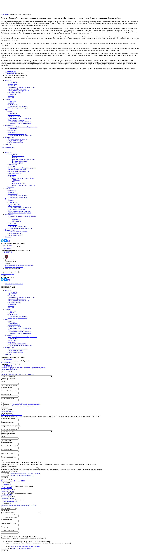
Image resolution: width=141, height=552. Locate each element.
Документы (12, 94)
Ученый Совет (13, 113)
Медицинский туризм (15, 142)
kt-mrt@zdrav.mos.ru (7, 491)
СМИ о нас (16, 180)
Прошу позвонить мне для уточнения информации (19, 536)
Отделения (12, 101)
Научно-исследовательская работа (19, 118)
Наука (7, 109)
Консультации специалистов (17, 139)
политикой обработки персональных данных (25, 404)
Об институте (12, 82)
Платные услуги (10, 137)
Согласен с (21, 404)
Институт (8, 80)
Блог (13, 182)
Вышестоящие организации (14, 267)
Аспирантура (12, 132)
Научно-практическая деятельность (23, 159)
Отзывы (11, 97)
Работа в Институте (14, 92)
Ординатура (12, 130)
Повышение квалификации (17, 134)
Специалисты (12, 104)
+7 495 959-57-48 (6, 252)
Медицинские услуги (15, 141)
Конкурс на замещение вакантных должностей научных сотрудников (19, 122)
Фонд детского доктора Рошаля (18, 91)
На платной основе (7, 411)
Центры (11, 103)
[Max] (8, 242)
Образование (9, 125)
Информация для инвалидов (17, 108)
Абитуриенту (12, 128)
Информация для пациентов (17, 106)
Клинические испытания (16, 120)
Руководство (12, 84)
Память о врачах (17, 163)
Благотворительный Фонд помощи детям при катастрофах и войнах (21, 88)
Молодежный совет (14, 116)
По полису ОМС (6, 374)
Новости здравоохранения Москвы (23, 185)
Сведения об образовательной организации (22, 127)
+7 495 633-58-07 (6, 488)
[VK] (5, 242)
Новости (11, 96)
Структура (11, 85)
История (15, 157)
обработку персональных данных (22, 406)
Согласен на (18, 406)
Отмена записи (29, 374)
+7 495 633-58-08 (6, 495)
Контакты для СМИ (18, 183)
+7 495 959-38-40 (6, 366)
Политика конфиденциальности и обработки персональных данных (23, 368)
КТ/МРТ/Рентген (17, 374)
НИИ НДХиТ (5, 14)
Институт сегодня (18, 156)
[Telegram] (2, 242)
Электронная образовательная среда (20, 135)
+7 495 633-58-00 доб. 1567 (9, 501)
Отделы (11, 111)
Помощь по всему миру (20, 161)
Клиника (7, 99)
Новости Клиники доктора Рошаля (23, 178)
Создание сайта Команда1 (9, 369)
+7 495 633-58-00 (10, 73)
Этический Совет (14, 115)
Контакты (8, 144)
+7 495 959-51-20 (10, 72)
